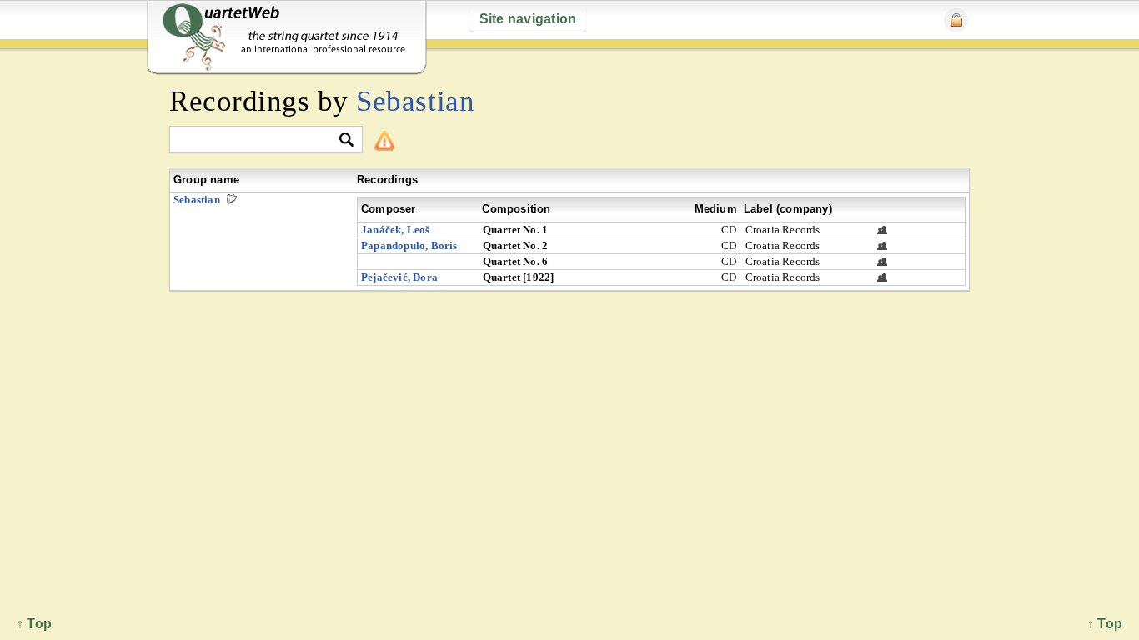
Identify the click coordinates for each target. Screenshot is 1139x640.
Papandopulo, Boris (409, 245)
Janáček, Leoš (395, 229)
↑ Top (1104, 624)
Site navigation (528, 19)
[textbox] (258, 140)
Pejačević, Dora (399, 277)
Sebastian (415, 101)
